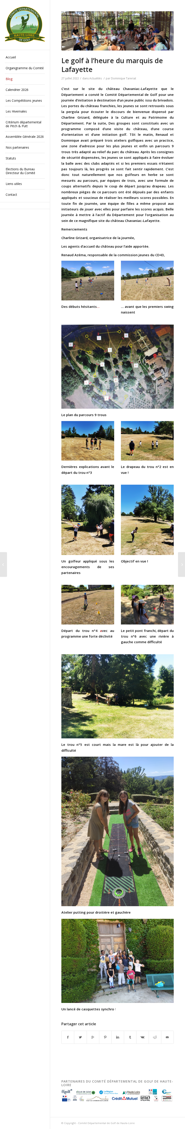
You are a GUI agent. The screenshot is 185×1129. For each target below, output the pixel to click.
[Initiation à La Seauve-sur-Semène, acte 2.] (3, 564)
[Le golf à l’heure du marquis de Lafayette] (117, 31)
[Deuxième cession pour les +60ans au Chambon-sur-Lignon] (181, 564)
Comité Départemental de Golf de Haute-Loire (106, 1123)
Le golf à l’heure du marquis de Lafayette (112, 65)
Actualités (95, 78)
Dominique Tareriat (123, 78)
